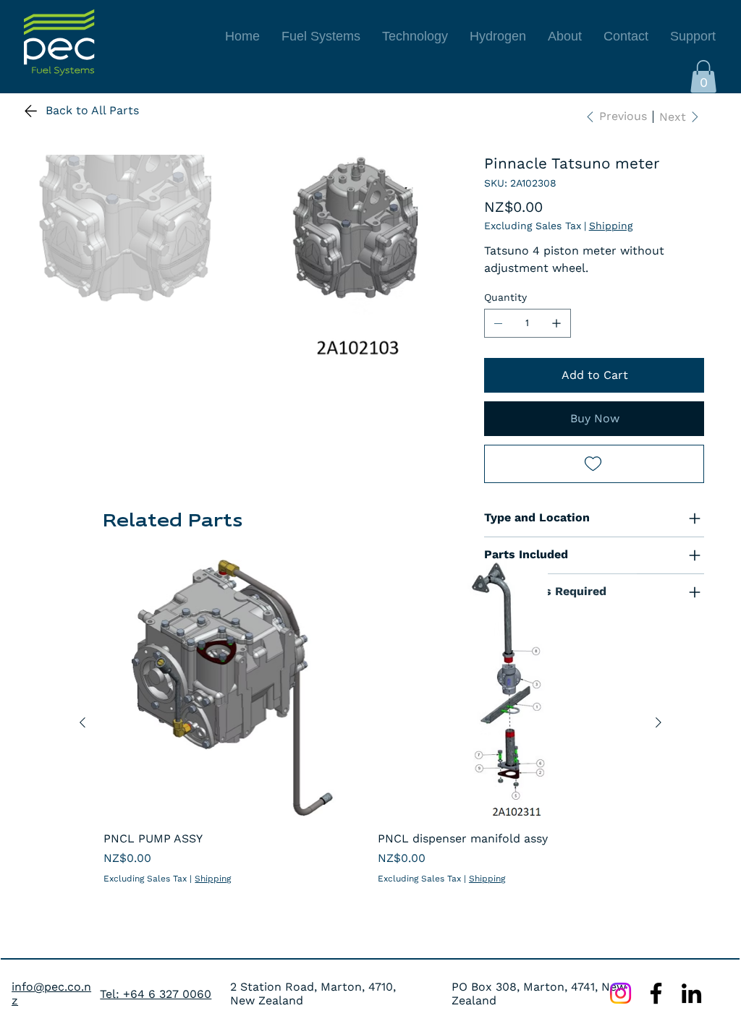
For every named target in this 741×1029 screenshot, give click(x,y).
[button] (703, 76)
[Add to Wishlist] (594, 464)
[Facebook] (656, 993)
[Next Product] (658, 722)
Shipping (213, 879)
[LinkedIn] (691, 993)
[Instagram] (620, 993)
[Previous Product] (82, 722)
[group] (370, 722)
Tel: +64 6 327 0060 (155, 994)
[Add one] (556, 323)
